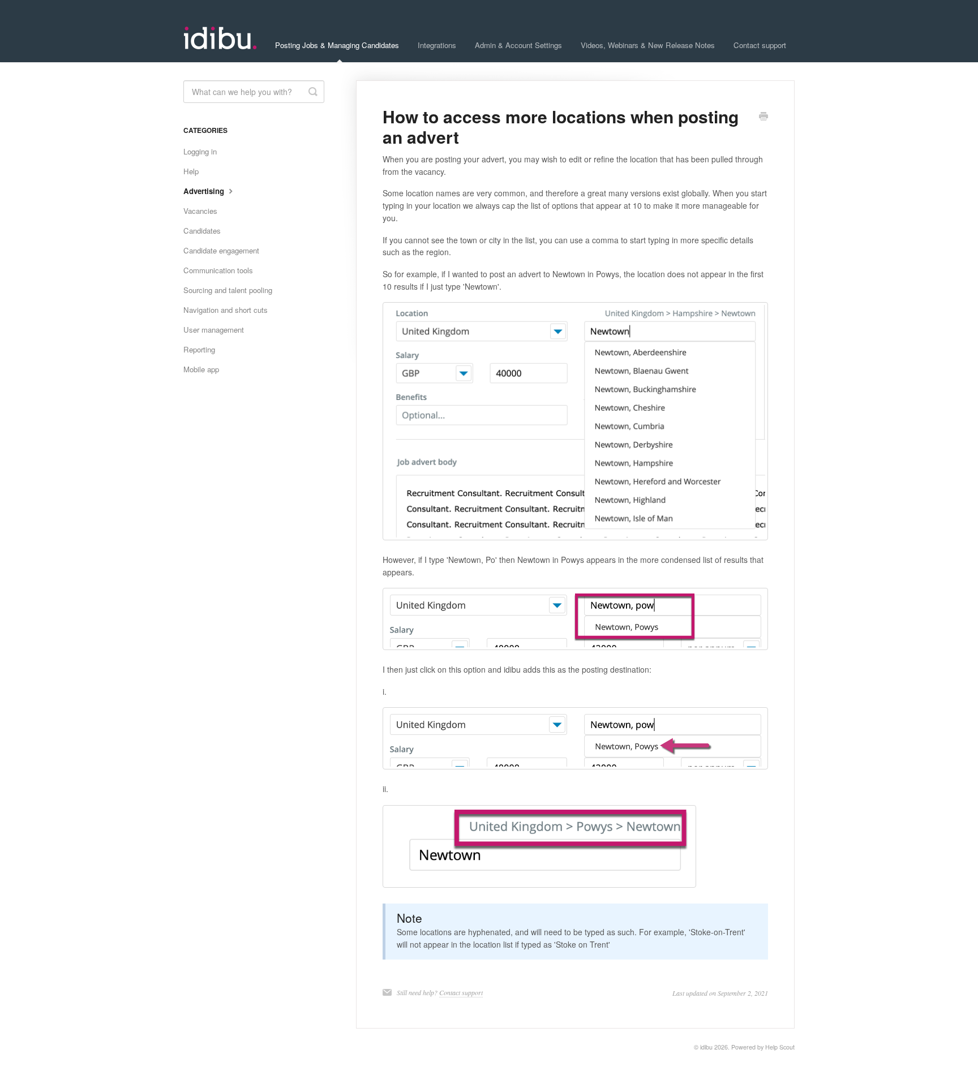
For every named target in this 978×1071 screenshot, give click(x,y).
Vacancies (200, 210)
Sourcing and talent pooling (227, 290)
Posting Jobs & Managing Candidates (337, 45)
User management (213, 329)
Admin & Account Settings (518, 45)
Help (191, 171)
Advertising (204, 191)
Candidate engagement (221, 250)
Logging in (200, 151)
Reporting (199, 349)
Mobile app (201, 369)
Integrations (437, 45)
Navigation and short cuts (225, 309)
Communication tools (218, 270)
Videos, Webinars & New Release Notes (648, 45)
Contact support (760, 45)
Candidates (202, 230)
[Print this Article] (763, 117)
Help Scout (780, 1047)
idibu (706, 1047)
